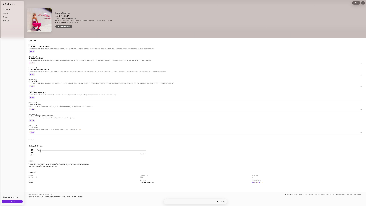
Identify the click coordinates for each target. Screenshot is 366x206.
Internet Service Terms (34, 196)
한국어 (332, 194)
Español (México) (297, 194)
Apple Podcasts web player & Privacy (51, 196)
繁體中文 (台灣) (357, 194)
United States (288, 194)
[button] (12, 9)
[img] (8, 4)
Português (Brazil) (340, 194)
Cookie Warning (66, 196)
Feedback (80, 196)
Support (74, 196)
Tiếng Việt (349, 194)
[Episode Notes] (218, 201)
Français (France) (325, 194)
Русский (311, 194)
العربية (305, 194)
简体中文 (317, 194)
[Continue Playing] (221, 201)
